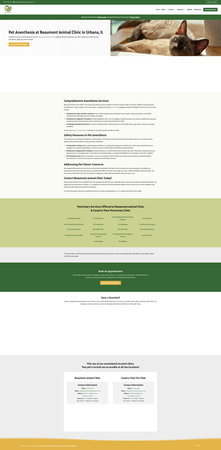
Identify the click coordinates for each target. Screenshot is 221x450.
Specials (189, 9)
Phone (66, 323)
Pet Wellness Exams (73, 218)
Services (171, 9)
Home (158, 9)
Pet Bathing (123, 241)
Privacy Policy (44, 446)
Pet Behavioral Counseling (74, 235)
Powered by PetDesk (70, 446)
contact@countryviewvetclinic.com (135, 391)
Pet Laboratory (98, 224)
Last (112, 313)
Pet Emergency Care (74, 229)
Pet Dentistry (147, 218)
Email (66, 316)
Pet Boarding (98, 241)
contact (118, 191)
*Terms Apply (135, 17)
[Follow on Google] (198, 445)
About (163, 9)
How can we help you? (71, 331)
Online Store (197, 9)
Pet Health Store (98, 229)
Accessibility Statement (56, 446)
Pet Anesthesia (123, 229)
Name (66, 307)
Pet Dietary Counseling (147, 224)
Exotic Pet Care (147, 235)
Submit (69, 349)
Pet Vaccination (98, 218)
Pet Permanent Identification (74, 224)
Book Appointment (19, 44)
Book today (102, 17)
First (65, 313)
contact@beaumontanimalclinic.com (89, 391)
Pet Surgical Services (147, 229)
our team (114, 107)
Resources (180, 9)
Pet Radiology (123, 224)
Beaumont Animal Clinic (46, 37)
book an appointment (80, 130)
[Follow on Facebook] (195, 445)
